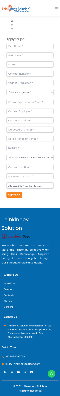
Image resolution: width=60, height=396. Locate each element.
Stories (8, 301)
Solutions (9, 289)
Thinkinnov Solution (15, 223)
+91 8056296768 (15, 356)
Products (9, 295)
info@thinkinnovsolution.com (23, 364)
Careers (8, 306)
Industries (9, 283)
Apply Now (14, 194)
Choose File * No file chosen (25, 186)
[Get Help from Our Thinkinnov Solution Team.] (51, 374)
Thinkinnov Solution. (35, 386)
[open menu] (56, 7)
